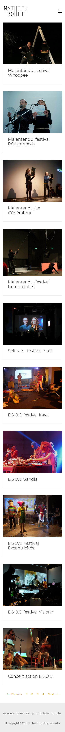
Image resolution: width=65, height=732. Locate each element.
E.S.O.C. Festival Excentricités (23, 545)
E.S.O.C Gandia (22, 479)
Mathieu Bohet (36, 723)
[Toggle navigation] (60, 11)
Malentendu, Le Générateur (24, 210)
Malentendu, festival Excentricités (29, 284)
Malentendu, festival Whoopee (29, 72)
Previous (16, 694)
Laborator (54, 723)
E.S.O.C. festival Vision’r (30, 612)
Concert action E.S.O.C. (30, 676)
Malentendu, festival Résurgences (29, 141)
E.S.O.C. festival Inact (28, 415)
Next (51, 694)
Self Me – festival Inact (30, 351)
